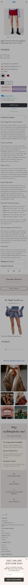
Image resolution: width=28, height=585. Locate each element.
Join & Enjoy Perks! (14, 579)
